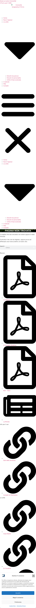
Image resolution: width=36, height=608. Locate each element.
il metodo (6, 82)
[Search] (34, 247)
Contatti (6, 86)
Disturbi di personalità (14, 78)
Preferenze (18, 602)
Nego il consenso (18, 597)
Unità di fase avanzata (14, 80)
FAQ (4, 84)
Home (5, 18)
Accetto (18, 593)
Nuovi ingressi (7, 20)
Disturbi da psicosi (13, 76)
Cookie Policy (12, 606)
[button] (33, 576)
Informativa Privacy (21, 606)
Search (2, 246)
